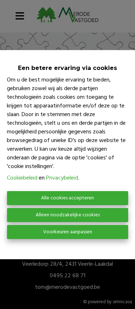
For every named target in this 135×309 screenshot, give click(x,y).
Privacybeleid (62, 178)
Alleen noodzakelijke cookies (68, 215)
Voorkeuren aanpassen (67, 232)
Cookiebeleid (22, 178)
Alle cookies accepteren (67, 198)
